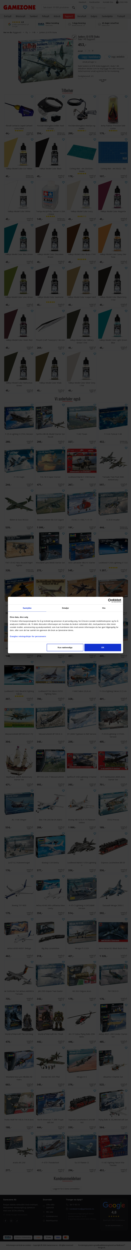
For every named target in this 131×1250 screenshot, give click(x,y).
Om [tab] (103, 608)
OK (102, 647)
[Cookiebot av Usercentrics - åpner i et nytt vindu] (110, 600)
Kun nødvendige (65, 647)
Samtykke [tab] (27, 608)
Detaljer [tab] (65, 608)
